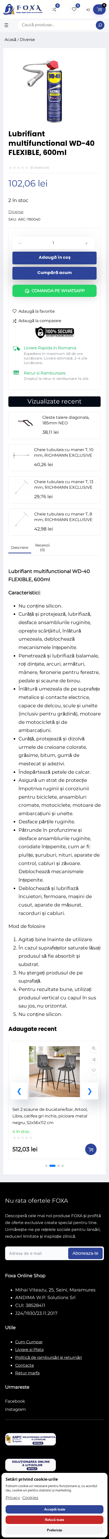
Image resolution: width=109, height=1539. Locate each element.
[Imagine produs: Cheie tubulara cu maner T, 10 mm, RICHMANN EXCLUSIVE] (21, 451)
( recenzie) (39, 167)
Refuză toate (54, 1520)
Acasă (10, 39)
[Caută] (100, 25)
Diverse (27, 39)
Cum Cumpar (29, 1342)
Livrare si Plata (29, 1349)
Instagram (15, 1409)
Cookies (30, 1497)
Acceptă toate (54, 1509)
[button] (19, 1091)
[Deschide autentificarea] (88, 9)
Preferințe (54, 1530)
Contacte (24, 1365)
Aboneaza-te (85, 1253)
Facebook (15, 1401)
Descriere (19, 547)
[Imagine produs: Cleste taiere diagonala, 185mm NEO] (25, 419)
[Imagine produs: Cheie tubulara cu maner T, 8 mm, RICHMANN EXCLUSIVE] (21, 515)
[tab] (19, 548)
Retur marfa (27, 1373)
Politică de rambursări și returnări (48, 1357)
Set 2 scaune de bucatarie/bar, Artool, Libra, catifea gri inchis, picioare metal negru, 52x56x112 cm (49, 1116)
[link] (54, 1100)
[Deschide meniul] (6, 25)
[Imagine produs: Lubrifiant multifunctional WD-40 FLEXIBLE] (54, 128)
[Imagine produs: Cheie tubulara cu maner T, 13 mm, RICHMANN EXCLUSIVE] (21, 483)
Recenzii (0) (42, 547)
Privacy (13, 1497)
